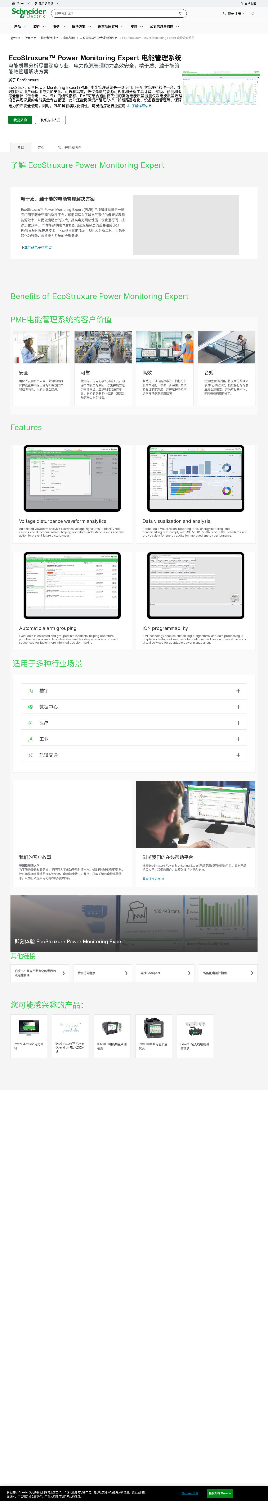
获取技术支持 (152, 879)
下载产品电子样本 (35, 247)
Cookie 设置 (190, 1493)
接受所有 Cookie (220, 1493)
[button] (50, 247)
